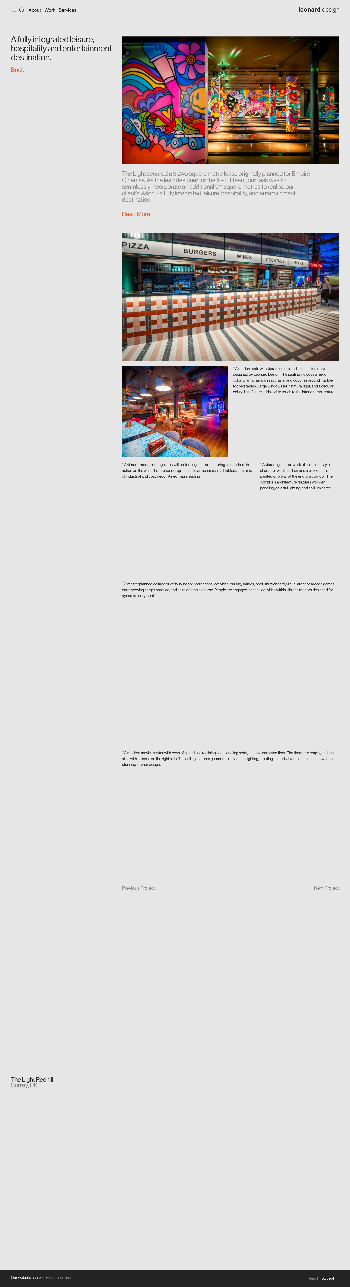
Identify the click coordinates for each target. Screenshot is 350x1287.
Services (67, 10)
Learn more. (64, 1277)
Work (49, 10)
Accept (328, 1278)
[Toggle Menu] (17, 10)
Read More (136, 213)
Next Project (326, 888)
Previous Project (138, 888)
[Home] (319, 10)
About (34, 10)
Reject (312, 1278)
